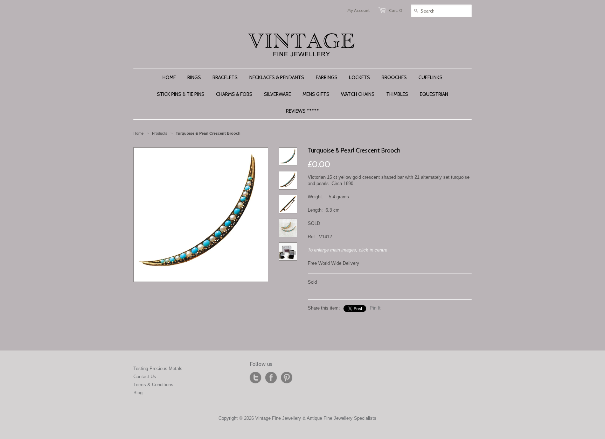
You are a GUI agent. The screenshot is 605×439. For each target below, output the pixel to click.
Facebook (271, 378)
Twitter (256, 378)
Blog (137, 392)
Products (159, 133)
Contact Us (144, 376)
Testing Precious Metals (157, 368)
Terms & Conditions (153, 384)
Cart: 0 (395, 10)
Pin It (375, 308)
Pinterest (286, 378)
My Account (358, 10)
